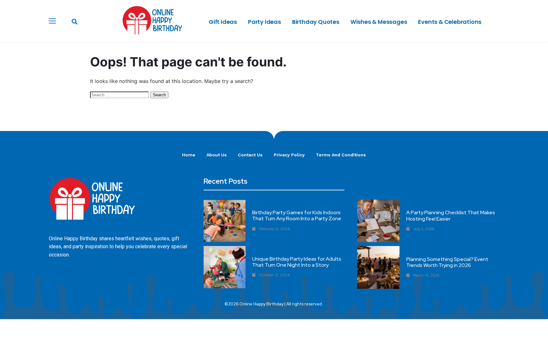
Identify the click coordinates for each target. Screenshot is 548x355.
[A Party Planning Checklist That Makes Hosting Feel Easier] (378, 221)
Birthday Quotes (315, 22)
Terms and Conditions (341, 154)
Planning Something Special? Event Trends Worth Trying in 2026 (447, 262)
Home (188, 154)
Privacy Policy (289, 154)
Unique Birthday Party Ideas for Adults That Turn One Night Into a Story (296, 262)
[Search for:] (120, 94)
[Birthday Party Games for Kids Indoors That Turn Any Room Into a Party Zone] (225, 221)
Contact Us (250, 154)
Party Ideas (264, 22)
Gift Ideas (223, 22)
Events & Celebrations (449, 22)
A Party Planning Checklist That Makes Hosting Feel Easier (450, 215)
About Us (216, 154)
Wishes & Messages (378, 22)
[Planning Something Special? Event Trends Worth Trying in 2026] (378, 267)
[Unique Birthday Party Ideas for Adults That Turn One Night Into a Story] (225, 267)
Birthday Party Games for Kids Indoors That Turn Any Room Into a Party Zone (296, 215)
